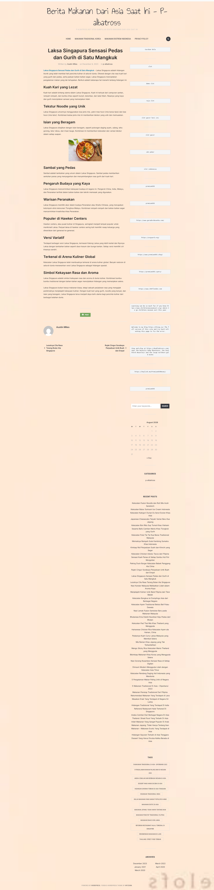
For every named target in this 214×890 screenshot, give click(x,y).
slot (150, 66)
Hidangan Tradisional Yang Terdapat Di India (150, 705)
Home (68, 39)
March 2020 (140, 870)
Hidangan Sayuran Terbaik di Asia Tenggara (150, 735)
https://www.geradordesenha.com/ (150, 220)
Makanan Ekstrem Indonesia (118, 39)
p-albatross (107, 64)
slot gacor (150, 135)
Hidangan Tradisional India (150, 794)
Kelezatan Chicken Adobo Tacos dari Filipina (150, 554)
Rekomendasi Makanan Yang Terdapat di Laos (150, 695)
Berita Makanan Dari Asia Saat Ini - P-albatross (107, 16)
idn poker (150, 152)
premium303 (150, 186)
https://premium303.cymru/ (150, 272)
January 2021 (140, 867)
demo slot (150, 83)
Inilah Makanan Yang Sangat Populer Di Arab (150, 722)
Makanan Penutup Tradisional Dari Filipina (150, 692)
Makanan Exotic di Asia (150, 804)
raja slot (150, 101)
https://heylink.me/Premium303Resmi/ (150, 372)
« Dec (149, 458)
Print (87, 315)
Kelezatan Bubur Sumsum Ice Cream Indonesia (150, 509)
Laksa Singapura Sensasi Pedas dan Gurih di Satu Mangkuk (68, 70)
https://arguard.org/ (150, 237)
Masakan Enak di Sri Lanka (150, 820)
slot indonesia (150, 169)
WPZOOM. (128, 885)
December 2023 (140, 863)
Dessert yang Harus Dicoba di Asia (150, 783)
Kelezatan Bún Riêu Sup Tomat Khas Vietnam (150, 525)
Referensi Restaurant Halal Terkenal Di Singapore (150, 827)
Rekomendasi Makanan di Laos (150, 834)
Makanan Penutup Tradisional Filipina (150, 815)
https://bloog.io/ (156, 327)
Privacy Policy (141, 39)
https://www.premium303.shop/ (150, 254)
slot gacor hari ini (150, 118)
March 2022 (160, 863)
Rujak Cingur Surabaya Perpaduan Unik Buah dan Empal (114, 348)
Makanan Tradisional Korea (88, 39)
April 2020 (160, 867)
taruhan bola (150, 49)
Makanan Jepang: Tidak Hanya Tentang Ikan (150, 725)
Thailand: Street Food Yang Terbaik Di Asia (150, 718)
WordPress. (96, 885)
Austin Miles (72, 64)
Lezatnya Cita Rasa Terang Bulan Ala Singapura (54, 348)
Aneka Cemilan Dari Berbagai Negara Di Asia (150, 715)
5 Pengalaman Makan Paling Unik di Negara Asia (150, 771)
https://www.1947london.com (150, 289)
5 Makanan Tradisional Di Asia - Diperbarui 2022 (150, 764)
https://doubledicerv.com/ (158, 348)
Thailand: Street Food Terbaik (150, 839)
